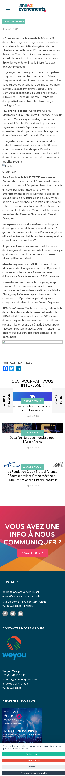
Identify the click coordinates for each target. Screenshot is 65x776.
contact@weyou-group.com (20, 679)
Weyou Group (11, 671)
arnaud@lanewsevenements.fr (21, 596)
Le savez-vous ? (14, 21)
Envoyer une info (32, 553)
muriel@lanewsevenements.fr (20, 591)
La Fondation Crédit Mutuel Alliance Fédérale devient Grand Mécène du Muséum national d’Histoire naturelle (32, 476)
